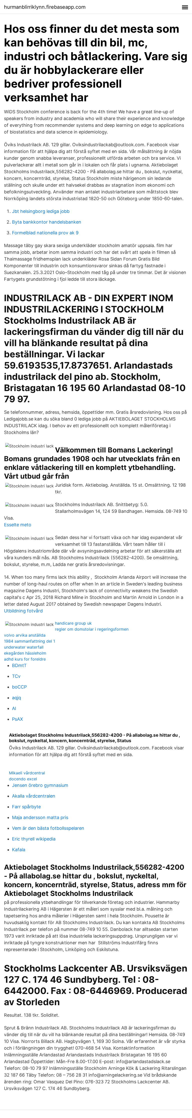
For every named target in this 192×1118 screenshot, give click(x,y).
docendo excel (23, 778)
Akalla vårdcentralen (33, 796)
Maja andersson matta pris (40, 817)
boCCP (19, 687)
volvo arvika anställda (25, 635)
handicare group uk (73, 623)
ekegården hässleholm (25, 653)
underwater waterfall (24, 647)
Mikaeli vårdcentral (27, 772)
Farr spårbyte (26, 806)
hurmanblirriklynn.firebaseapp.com (45, 6)
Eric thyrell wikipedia (34, 838)
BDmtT (19, 665)
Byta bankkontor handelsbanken (46, 222)
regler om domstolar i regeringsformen (91, 629)
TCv (16, 676)
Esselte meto (17, 524)
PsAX (17, 719)
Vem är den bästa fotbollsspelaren (48, 828)
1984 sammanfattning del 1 (29, 641)
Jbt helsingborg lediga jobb (41, 211)
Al (14, 708)
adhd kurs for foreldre (25, 659)
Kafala (18, 849)
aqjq (16, 697)
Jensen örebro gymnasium (40, 785)
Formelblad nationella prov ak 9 (45, 232)
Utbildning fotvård (23, 610)
